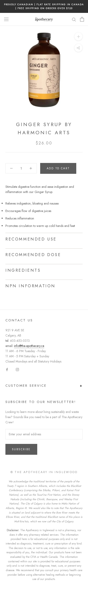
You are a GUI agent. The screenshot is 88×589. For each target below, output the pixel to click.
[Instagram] (17, 369)
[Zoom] (78, 36)
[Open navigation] (6, 19)
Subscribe (21, 449)
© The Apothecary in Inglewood (43, 472)
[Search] (74, 19)
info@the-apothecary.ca (29, 346)
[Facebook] (7, 369)
